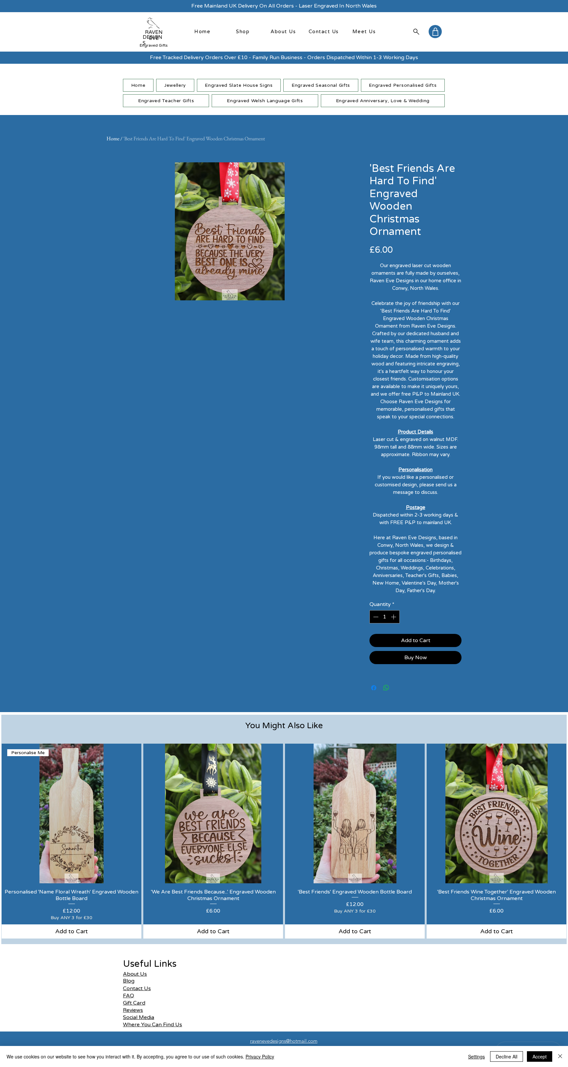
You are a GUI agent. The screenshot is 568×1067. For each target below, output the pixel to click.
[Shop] (435, 31)
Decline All (506, 1056)
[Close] (560, 1056)
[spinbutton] (385, 617)
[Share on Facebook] (374, 688)
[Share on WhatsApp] (386, 688)
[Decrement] (375, 617)
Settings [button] (476, 1056)
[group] (284, 841)
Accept (539, 1056)
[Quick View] (213, 813)
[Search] (416, 31)
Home (112, 138)
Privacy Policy (260, 1056)
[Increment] (394, 617)
